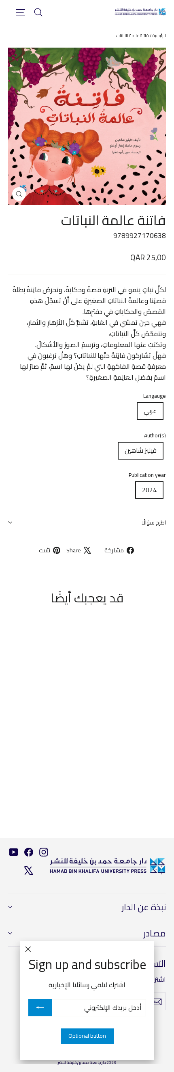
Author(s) (155, 436)
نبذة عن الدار (144, 907)
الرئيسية (159, 35)
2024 (149, 490)
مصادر (155, 933)
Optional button (87, 1035)
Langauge (154, 396)
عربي (150, 411)
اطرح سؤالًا (154, 522)
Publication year (147, 475)
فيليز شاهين (141, 450)
